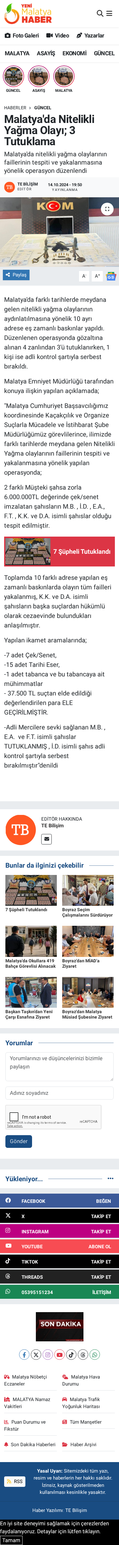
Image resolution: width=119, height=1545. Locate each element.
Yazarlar (93, 35)
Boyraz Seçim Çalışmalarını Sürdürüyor (87, 912)
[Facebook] (24, 1354)
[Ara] (100, 13)
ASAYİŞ (46, 53)
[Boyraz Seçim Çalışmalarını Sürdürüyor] (88, 890)
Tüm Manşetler (86, 1422)
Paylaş (20, 275)
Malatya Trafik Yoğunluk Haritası (81, 1403)
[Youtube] (59, 1354)
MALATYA (17, 53)
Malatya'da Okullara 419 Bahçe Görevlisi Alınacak (30, 963)
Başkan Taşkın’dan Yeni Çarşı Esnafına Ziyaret (29, 1014)
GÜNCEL (104, 53)
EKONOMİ (74, 53)
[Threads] (83, 1354)
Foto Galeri (25, 35)
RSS (18, 1481)
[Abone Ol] (111, 276)
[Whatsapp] (94, 1354)
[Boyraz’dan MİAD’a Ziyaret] (88, 941)
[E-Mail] (46, 839)
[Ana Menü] (109, 13)
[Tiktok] (71, 1354)
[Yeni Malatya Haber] (28, 13)
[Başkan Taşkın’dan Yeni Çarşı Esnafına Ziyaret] (31, 992)
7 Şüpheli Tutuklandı (26, 909)
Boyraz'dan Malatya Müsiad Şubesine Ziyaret (87, 1014)
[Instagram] (48, 1354)
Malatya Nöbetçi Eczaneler (25, 1380)
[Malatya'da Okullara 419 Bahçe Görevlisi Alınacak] (31, 941)
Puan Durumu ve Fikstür (25, 1425)
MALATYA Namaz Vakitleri (27, 1403)
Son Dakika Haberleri (33, 1444)
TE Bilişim (52, 826)
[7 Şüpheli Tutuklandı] (31, 890)
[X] (36, 1354)
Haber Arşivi (83, 1444)
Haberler (15, 107)
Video (61, 35)
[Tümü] (111, 1179)
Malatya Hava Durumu (81, 1380)
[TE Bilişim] (20, 829)
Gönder (19, 1141)
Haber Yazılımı (47, 1510)
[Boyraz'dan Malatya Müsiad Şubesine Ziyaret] (88, 992)
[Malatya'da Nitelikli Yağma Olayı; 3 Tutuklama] (59, 232)
